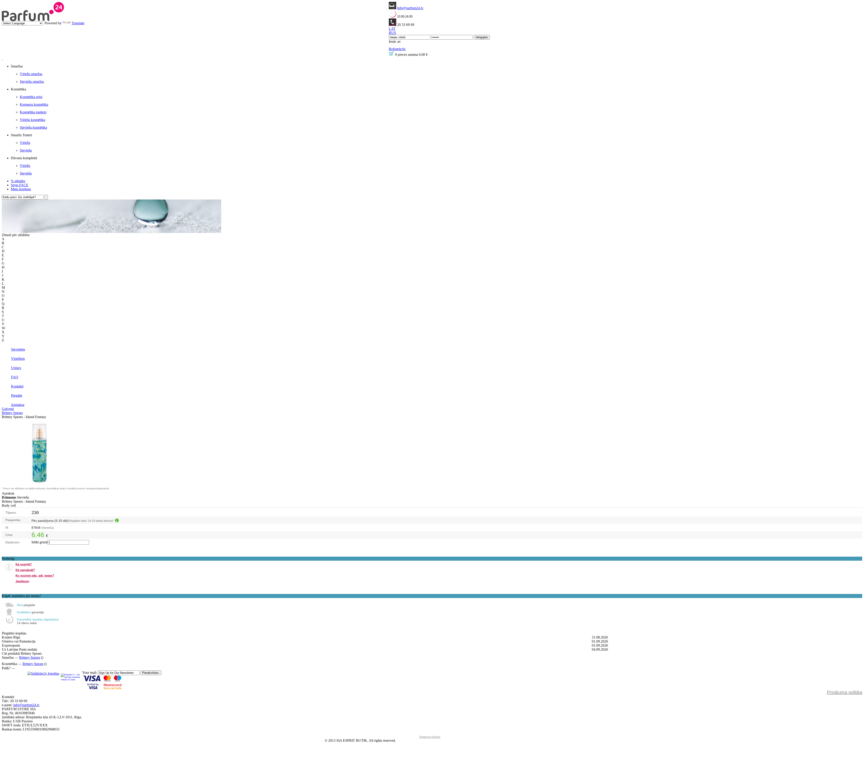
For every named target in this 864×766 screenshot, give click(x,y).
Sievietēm (18, 349)
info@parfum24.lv (410, 8)
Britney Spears (12, 413)
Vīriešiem (18, 359)
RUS (392, 33)
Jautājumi (22, 581)
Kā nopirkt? (24, 564)
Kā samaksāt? (25, 570)
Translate (78, 23)
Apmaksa (17, 405)
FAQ (14, 377)
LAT (392, 29)
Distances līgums (429, 737)
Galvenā (8, 409)
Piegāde (16, 395)
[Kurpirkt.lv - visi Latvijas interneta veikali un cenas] (71, 676)
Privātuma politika (844, 692)
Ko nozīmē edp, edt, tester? (35, 575)
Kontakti (17, 386)
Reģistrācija (397, 49)
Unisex (16, 368)
